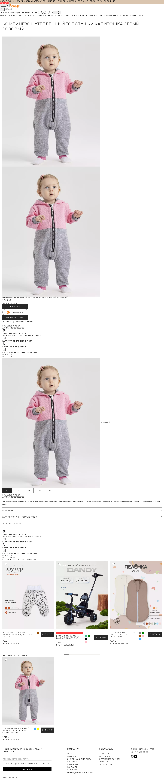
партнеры (72, 762)
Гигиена (133, 15)
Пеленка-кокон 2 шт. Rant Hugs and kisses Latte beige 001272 (123, 635)
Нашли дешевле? (11, 303)
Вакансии (72, 764)
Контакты (72, 767)
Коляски (9, 15)
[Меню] (57, 12)
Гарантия (104, 762)
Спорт (141, 15)
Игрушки (124, 15)
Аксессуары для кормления (104, 15)
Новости (104, 754)
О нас (70, 754)
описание (7, 511)
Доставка (104, 756)
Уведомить (18, 312)
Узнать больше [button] (107, 1)
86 (50, 490)
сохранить (27, 769)
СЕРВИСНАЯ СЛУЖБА (109, 759)
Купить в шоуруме (15, 318)
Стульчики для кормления (76, 15)
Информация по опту (79, 759)
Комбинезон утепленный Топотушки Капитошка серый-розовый (15, 731)
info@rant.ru (146, 749)
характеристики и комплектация (19, 517)
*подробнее (8, 357)
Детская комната (36, 15)
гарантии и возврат (12, 523)
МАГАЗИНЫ (72, 756)
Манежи (49, 15)
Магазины (32, 12)
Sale (2, 15)
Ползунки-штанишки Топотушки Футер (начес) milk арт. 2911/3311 (17, 635)
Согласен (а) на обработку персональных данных (27, 764)
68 (18, 490)
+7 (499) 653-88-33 (19, 12)
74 (29, 490)
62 (7, 490)
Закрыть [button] (4, 3)
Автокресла (20, 15)
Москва (4, 12)
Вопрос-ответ (107, 764)
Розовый (105, 423)
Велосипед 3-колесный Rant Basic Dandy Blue (68, 637)
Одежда (58, 15)
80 (40, 490)
